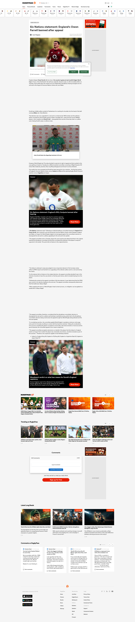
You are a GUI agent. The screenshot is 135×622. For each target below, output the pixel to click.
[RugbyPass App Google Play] (36, 600)
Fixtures (62, 597)
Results (61, 600)
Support (85, 608)
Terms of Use (86, 597)
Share (44, 74)
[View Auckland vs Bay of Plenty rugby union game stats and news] (104, 13)
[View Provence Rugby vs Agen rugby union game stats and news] (96, 13)
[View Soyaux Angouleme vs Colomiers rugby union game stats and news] (52, 13)
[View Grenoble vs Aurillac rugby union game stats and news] (78, 13)
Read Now (75, 222)
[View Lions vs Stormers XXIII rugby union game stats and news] (113, 13)
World (73, 611)
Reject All (73, 71)
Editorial (86, 614)
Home (61, 594)
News (23, 6)
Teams (54, 6)
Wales (35, 113)
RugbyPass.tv (75, 597)
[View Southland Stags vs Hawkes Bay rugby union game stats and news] (35, 13)
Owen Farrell (41, 80)
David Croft (47, 119)
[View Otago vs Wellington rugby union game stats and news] (9, 13)
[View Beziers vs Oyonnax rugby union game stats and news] (61, 13)
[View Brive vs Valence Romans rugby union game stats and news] (130, 13)
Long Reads (39, 6)
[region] (68, 69)
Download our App (85, 6)
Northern (74, 605)
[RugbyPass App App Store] (36, 596)
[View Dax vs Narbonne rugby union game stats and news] (70, 13)
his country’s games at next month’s (64, 80)
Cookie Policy (87, 600)
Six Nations (33, 230)
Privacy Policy (87, 594)
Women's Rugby (75, 6)
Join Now (74, 594)
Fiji (60, 171)
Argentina (40, 173)
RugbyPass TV (66, 6)
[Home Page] (29, 3)
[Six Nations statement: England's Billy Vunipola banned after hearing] (56, 192)
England (77, 230)
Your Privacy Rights (52, 71)
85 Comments (35, 74)
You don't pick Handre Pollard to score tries (31, 551)
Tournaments (47, 6)
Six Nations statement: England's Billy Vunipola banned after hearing (54, 213)
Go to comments (27, 569)
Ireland (54, 171)
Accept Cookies (84, 71)
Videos (61, 605)
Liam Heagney (36, 35)
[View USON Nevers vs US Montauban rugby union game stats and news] (87, 13)
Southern (74, 608)
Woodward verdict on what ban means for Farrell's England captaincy (53, 378)
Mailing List (74, 600)
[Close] (88, 63)
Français (74, 617)
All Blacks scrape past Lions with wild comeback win (102, 551)
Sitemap (62, 608)
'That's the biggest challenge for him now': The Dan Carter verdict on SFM (55, 552)
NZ (72, 614)
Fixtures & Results (31, 6)
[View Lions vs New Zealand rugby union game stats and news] (26, 13)
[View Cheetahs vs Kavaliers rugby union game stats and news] (18, 13)
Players (59, 6)
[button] (36, 523)
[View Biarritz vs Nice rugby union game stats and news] (44, 13)
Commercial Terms (88, 603)
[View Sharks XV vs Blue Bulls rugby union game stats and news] (122, 13)
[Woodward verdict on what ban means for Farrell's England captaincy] (56, 357)
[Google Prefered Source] (36, 605)
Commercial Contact (88, 611)
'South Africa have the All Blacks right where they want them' (79, 552)
